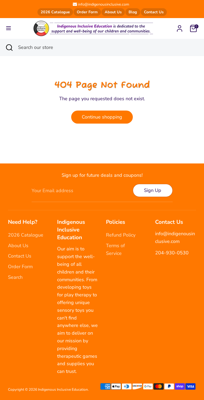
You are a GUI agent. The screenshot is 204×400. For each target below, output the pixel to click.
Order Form (87, 12)
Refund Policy (120, 235)
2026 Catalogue (55, 12)
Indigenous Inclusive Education (63, 389)
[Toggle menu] (8, 28)
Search (15, 277)
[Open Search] (9, 47)
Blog (133, 12)
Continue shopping (102, 117)
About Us (113, 12)
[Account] (179, 27)
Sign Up (152, 190)
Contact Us (154, 12)
